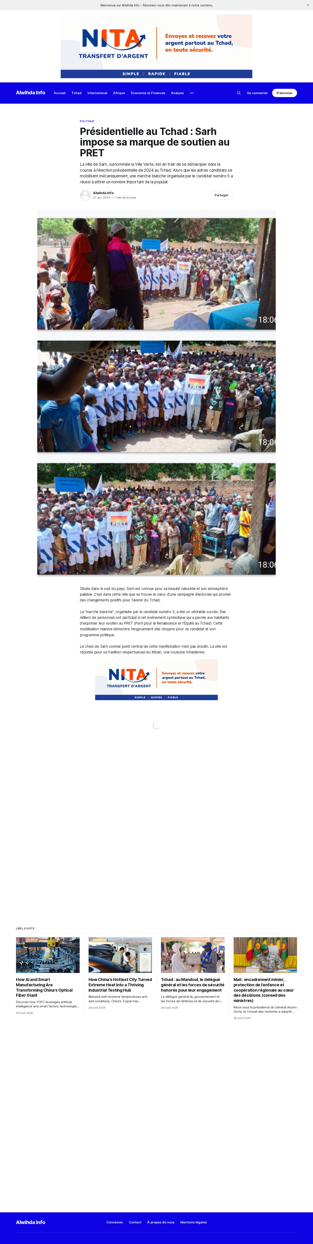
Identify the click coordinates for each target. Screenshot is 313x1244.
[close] (307, 5)
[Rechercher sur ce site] (238, 93)
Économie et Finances (148, 93)
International (97, 93)
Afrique (119, 93)
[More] (191, 93)
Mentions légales (193, 1222)
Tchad (77, 93)
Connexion (114, 1222)
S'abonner (285, 93)
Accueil (60, 93)
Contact (135, 1222)
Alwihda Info (30, 92)
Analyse (177, 93)
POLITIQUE (87, 121)
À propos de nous (160, 1222)
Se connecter (257, 93)
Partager (221, 195)
